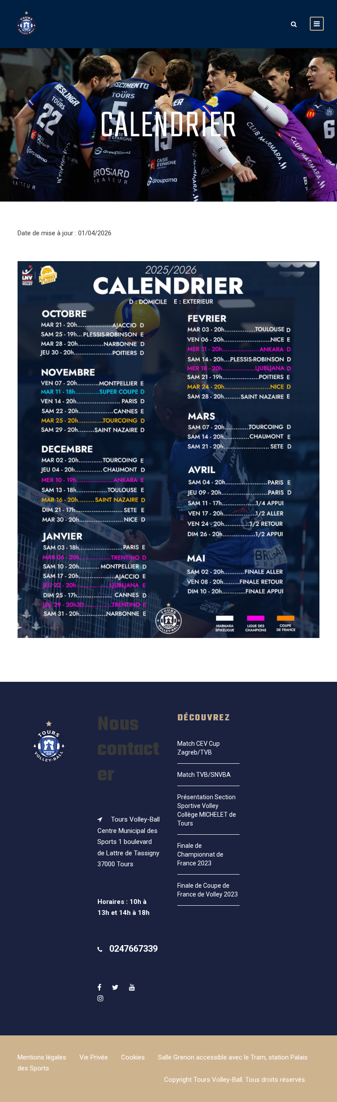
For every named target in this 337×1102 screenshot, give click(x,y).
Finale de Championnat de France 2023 (200, 854)
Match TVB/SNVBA (204, 774)
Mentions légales (42, 1057)
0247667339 (133, 948)
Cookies (133, 1057)
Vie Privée (93, 1057)
